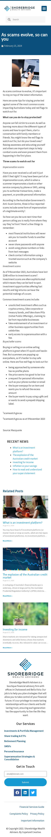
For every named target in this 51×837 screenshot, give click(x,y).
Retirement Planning (15, 741)
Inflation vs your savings (25, 466)
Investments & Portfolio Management (24, 730)
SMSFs (7, 746)
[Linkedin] (25, 792)
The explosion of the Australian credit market (25, 576)
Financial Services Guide (32, 806)
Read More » (7, 541)
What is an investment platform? (22, 522)
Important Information (32, 820)
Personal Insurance (14, 751)
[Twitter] (33, 792)
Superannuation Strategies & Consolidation (19, 758)
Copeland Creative (31, 832)
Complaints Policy (19, 813)
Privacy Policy (37, 813)
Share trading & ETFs (15, 736)
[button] (44, 8)
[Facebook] (17, 792)
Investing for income (23, 462)
